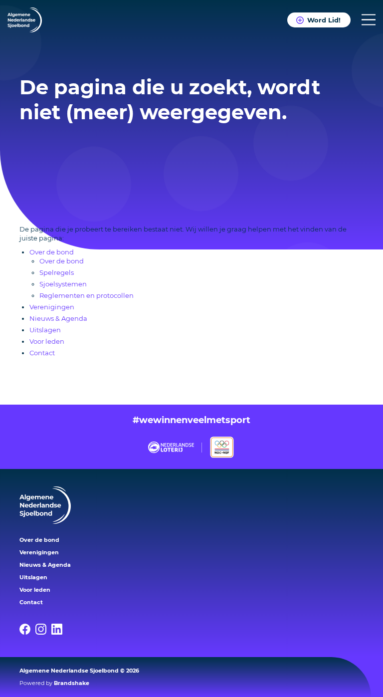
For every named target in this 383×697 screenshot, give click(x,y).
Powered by (54, 683)
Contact (42, 353)
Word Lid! (324, 20)
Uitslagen (45, 330)
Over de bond (51, 252)
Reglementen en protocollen (86, 295)
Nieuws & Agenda (58, 318)
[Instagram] (43, 629)
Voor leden (46, 341)
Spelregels (56, 272)
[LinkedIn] (59, 629)
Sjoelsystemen (63, 284)
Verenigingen (51, 307)
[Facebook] (27, 629)
